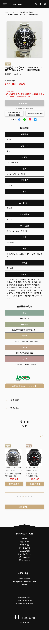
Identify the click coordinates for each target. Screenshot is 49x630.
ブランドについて (24, 548)
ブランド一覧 (24, 545)
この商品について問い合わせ (34, 114)
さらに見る (23, 507)
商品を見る (19, 484)
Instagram (26, 560)
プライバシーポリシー (24, 600)
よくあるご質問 (24, 551)
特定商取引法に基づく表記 (24, 108)
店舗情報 (24, 584)
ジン (14, 12)
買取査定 (24, 539)
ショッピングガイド (24, 554)
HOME (7, 12)
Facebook (26, 557)
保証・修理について (24, 597)
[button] (40, 39)
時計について (24, 542)
